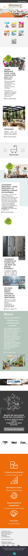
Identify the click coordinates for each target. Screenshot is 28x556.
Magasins (4, 535)
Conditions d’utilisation (8, 543)
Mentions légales (6, 542)
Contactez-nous (6, 531)
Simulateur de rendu (7, 539)
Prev (5, 150)
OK (14, 553)
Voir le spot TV (11, 309)
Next (22, 150)
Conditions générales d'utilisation (14, 551)
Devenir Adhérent (22, 1)
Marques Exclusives (7, 532)
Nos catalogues (6, 534)
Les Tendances (5, 537)
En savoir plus (11, 99)
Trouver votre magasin (15, 429)
